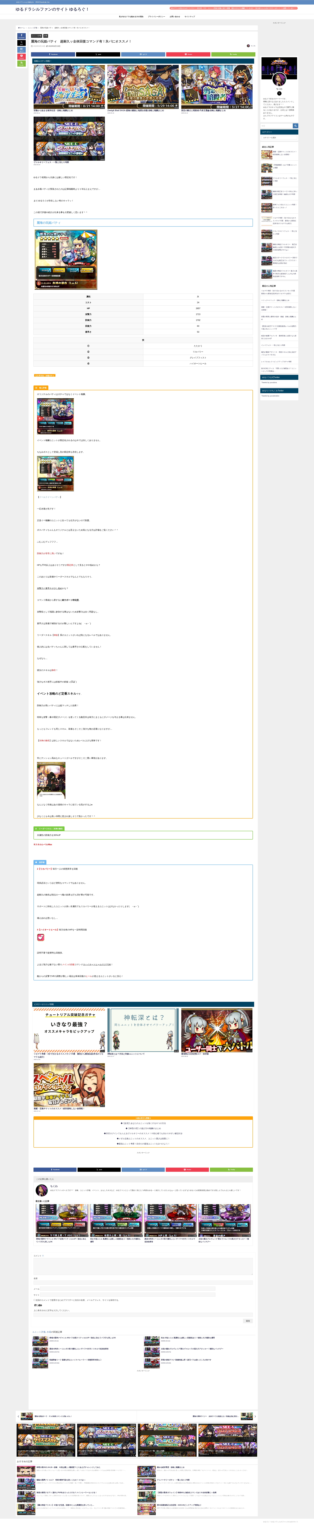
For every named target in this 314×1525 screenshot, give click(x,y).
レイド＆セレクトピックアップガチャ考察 (276, 361)
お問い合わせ (175, 16)
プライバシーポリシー (156, 16)
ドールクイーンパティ (49, 497)
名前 (36, 1278)
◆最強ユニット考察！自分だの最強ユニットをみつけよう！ (143, 1144)
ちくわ (253, 45)
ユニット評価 (36, 36)
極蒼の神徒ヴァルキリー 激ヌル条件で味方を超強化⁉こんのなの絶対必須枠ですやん (285, 273)
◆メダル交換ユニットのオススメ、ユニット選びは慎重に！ (143, 1139)
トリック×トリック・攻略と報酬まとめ (275, 300)
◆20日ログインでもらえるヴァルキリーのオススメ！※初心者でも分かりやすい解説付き (143, 1133)
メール (36, 1289)
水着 (45, 36)
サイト (36, 1295)
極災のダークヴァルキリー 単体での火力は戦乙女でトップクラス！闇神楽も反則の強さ (285, 260)
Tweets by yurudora (269, 382)
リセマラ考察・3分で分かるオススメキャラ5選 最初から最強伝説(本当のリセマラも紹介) (284, 220)
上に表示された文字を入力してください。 (52, 1310)
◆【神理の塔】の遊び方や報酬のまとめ (143, 1128)
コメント (39, 1256)
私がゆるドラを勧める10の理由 (131, 16)
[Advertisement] (143, 1159)
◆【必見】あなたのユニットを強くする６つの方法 (143, 1123)
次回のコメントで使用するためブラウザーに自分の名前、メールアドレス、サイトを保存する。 (78, 1300)
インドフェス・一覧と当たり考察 (273, 345)
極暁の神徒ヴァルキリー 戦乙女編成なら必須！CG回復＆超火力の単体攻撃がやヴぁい (285, 247)
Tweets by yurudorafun (270, 396)
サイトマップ (190, 16)
